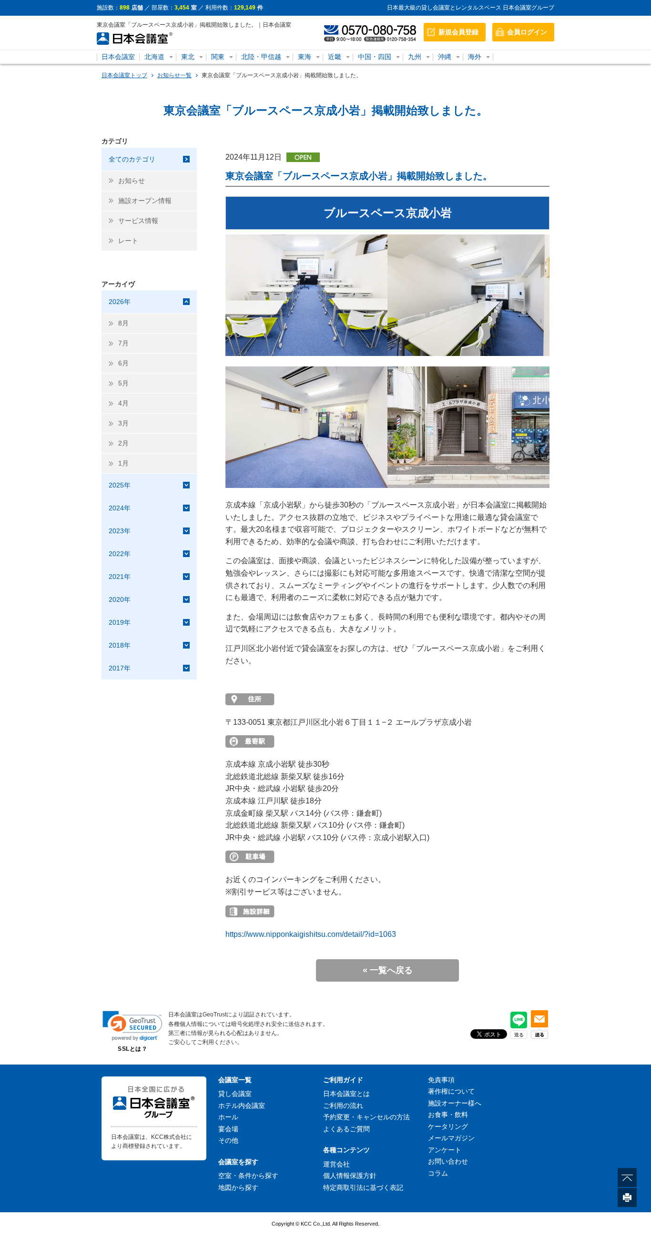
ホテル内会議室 (241, 1105)
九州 (414, 57)
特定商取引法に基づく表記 (363, 1187)
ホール (228, 1117)
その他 (228, 1140)
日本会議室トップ (124, 75)
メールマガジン (451, 1138)
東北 (187, 57)
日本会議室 (118, 57)
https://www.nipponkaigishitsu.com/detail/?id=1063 (310, 934)
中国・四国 (374, 57)
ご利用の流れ (343, 1105)
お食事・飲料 (448, 1114)
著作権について (451, 1091)
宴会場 (228, 1129)
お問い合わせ (448, 1161)
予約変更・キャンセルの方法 (366, 1117)
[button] (132, 1025)
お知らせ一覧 (174, 75)
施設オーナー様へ (454, 1103)
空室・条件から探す (248, 1175)
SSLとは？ (132, 1048)
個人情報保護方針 (349, 1175)
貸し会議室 (235, 1093)
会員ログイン (527, 32)
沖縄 (444, 57)
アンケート (444, 1150)
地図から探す (238, 1187)
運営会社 (336, 1164)
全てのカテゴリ (132, 159)
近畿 (334, 57)
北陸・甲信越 (261, 57)
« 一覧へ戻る (388, 970)
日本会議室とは (346, 1093)
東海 (304, 57)
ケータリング (448, 1126)
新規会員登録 (458, 32)
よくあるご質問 (346, 1129)
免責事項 (441, 1080)
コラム (438, 1173)
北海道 (154, 57)
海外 (474, 57)
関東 (217, 57)
